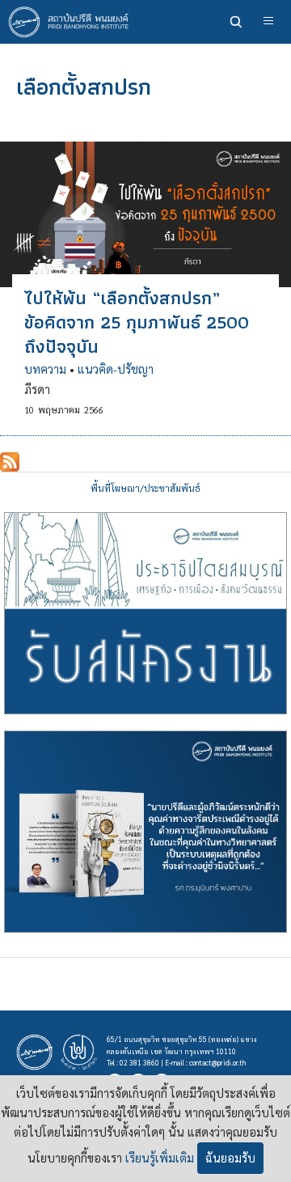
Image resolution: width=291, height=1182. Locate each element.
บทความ (45, 369)
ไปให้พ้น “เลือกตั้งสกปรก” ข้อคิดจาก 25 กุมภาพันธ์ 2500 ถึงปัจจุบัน (136, 322)
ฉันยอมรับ (230, 1157)
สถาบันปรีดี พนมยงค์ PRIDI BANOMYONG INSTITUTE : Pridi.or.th (72, 22)
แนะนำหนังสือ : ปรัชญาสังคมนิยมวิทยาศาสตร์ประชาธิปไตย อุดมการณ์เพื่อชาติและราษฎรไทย (145, 832)
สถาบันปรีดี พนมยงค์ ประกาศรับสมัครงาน (145, 613)
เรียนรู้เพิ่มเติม (159, 1157)
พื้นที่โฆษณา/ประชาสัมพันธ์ (145, 488)
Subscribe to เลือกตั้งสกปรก (9, 462)
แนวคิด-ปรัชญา (116, 369)
